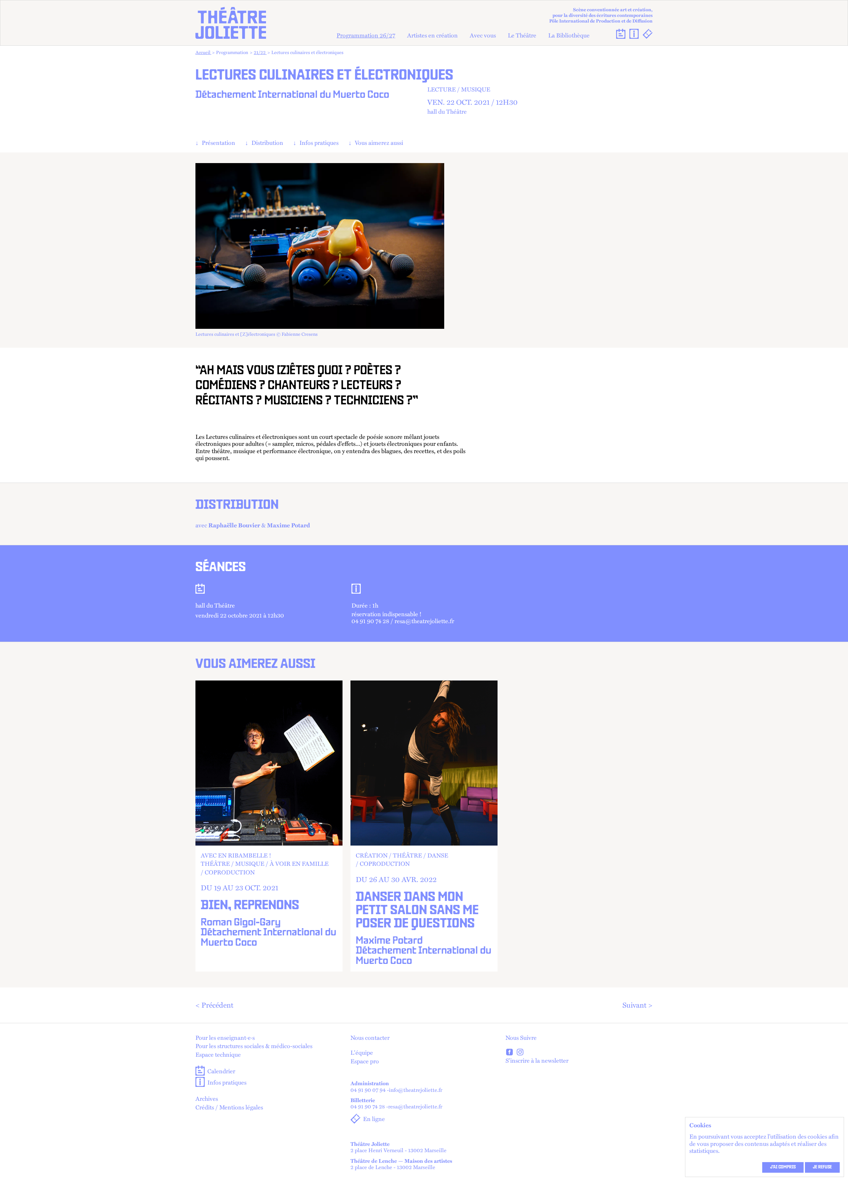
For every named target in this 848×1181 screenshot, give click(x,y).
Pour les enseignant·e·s (225, 1037)
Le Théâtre (522, 35)
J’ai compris (783, 1167)
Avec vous (483, 35)
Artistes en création (432, 35)
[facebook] (509, 1052)
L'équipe (361, 1052)
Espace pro (364, 1061)
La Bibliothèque (569, 35)
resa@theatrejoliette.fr (415, 1106)
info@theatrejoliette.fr (415, 1090)
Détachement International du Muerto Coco (292, 95)
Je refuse (822, 1167)
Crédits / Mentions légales (229, 1107)
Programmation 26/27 (366, 35)
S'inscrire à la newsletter (536, 1060)
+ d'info (269, 826)
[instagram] (520, 1052)
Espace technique (218, 1054)
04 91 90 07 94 (368, 1090)
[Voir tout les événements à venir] (620, 34)
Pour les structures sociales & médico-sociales (253, 1045)
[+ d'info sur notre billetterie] (648, 34)
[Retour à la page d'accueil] (230, 23)
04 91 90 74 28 (367, 1106)
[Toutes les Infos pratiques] (634, 34)
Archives (206, 1098)
